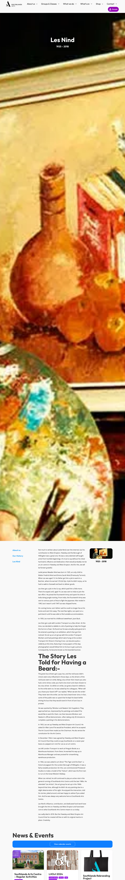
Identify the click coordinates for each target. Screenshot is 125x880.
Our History (17, 556)
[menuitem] (32, 3)
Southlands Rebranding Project (96, 877)
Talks (66, 877)
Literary (61, 877)
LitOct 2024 (56, 874)
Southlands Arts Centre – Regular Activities (27, 875)
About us (16, 550)
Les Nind (16, 561)
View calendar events (62, 844)
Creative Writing (53, 877)
